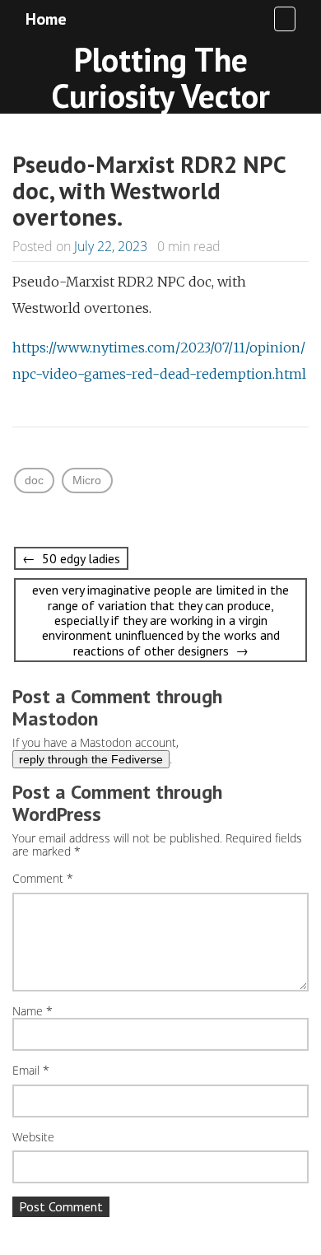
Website (33, 1138)
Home (46, 19)
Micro (86, 480)
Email (30, 1071)
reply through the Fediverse (91, 759)
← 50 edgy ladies (71, 558)
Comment (42, 879)
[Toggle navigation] (284, 19)
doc (34, 480)
